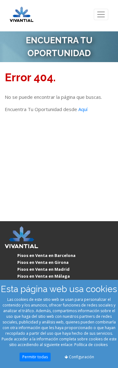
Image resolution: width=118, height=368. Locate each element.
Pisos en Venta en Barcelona (46, 255)
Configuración (81, 357)
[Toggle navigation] (101, 14)
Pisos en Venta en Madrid (43, 269)
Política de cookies (91, 344)
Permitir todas (35, 357)
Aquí (82, 109)
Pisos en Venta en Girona (43, 262)
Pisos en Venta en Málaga (43, 276)
